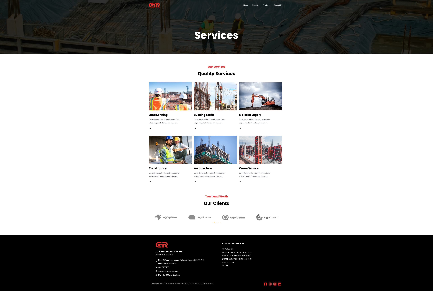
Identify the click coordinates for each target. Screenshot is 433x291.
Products (266, 5)
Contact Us (278, 5)
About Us (255, 5)
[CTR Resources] (154, 5)
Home (245, 5)
